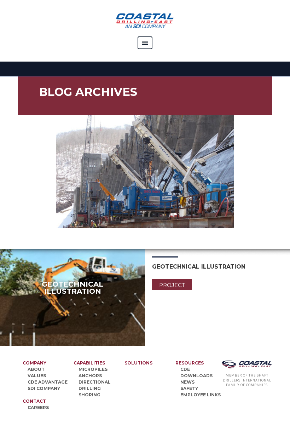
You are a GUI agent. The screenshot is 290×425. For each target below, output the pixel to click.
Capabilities (89, 363)
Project (172, 285)
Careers (38, 407)
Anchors (90, 375)
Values (37, 375)
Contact (34, 401)
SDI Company (44, 388)
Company (34, 363)
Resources (189, 363)
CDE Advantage (48, 382)
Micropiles (93, 369)
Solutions (138, 363)
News (187, 382)
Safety (189, 388)
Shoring (89, 394)
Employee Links (200, 394)
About (36, 369)
